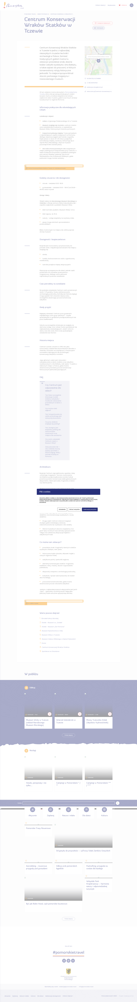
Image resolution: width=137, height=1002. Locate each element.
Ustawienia (62, 509)
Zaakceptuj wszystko (89, 509)
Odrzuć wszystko (74, 509)
